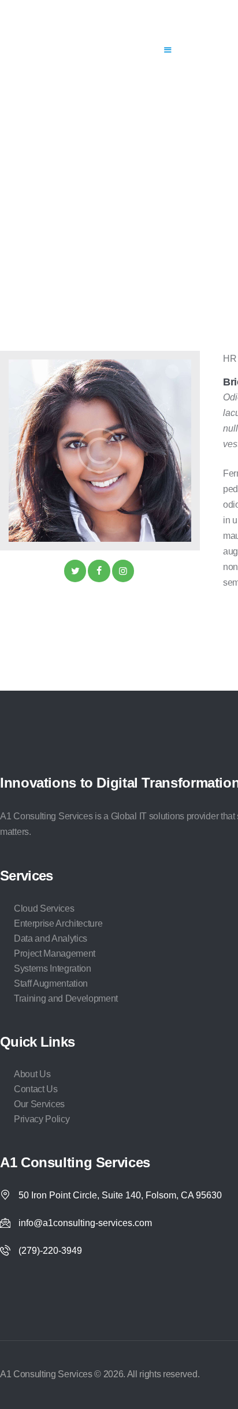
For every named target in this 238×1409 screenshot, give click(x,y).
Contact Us (36, 1089)
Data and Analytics (50, 938)
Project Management (54, 953)
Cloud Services (44, 908)
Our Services (39, 1104)
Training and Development (66, 998)
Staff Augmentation (51, 983)
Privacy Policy (41, 1119)
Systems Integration (52, 968)
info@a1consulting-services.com (85, 1223)
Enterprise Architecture (58, 923)
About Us (32, 1074)
